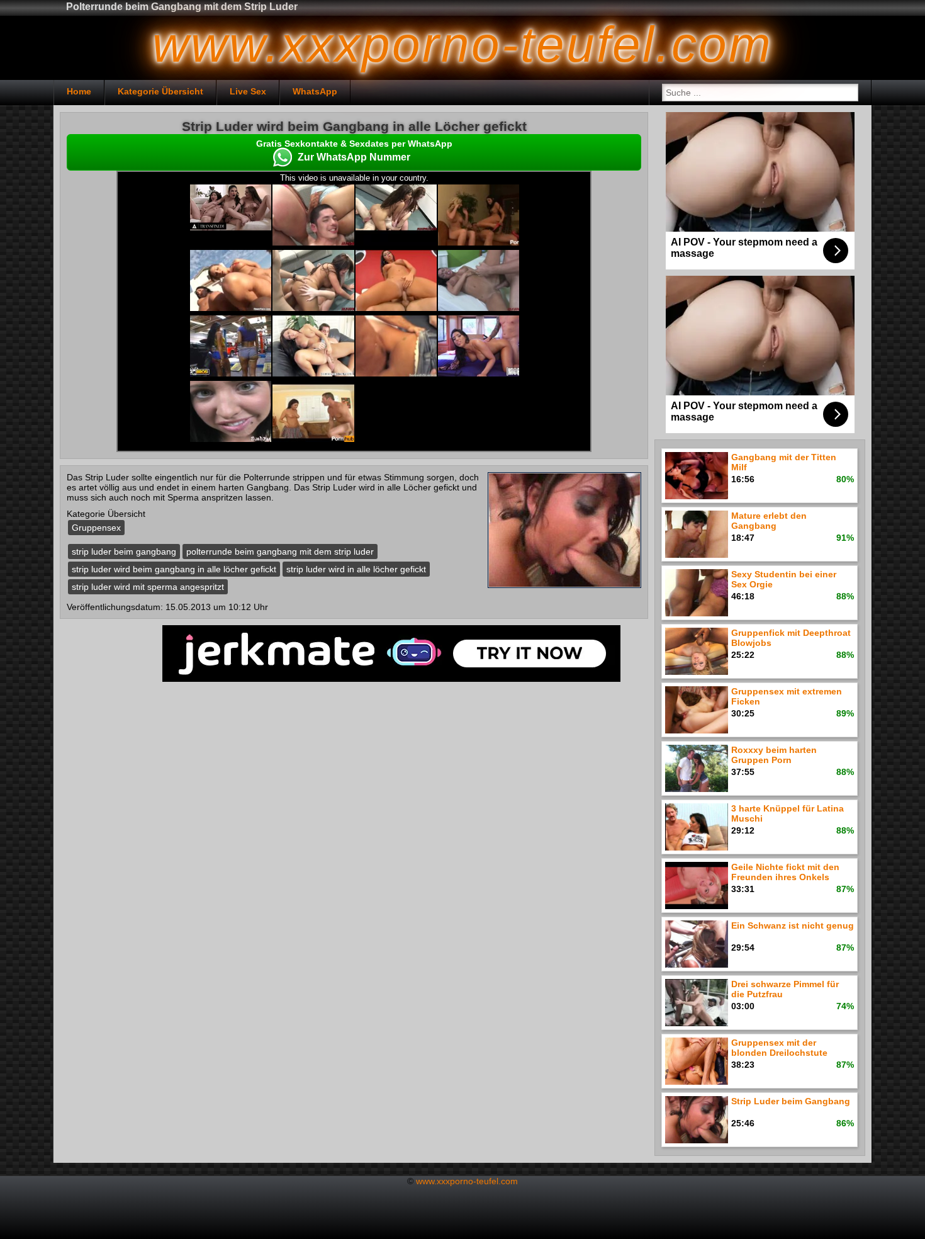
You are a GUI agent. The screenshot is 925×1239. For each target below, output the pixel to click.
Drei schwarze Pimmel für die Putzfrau (785, 989)
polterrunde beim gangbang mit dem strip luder (280, 551)
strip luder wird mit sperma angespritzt (148, 587)
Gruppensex (96, 528)
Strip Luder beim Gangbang (790, 1101)
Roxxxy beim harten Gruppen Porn (774, 755)
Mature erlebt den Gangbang (769, 521)
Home (79, 91)
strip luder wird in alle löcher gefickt (356, 569)
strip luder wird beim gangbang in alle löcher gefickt (174, 569)
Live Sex (248, 91)
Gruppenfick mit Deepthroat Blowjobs (791, 638)
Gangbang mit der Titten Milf (783, 462)
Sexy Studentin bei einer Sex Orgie (783, 579)
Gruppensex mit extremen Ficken (786, 696)
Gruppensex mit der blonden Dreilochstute (779, 1048)
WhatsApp (315, 91)
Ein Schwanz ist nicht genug (792, 925)
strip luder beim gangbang (124, 551)
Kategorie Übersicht (160, 91)
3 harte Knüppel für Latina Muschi (787, 813)
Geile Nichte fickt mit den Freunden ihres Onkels (785, 872)
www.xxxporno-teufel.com (467, 1181)
